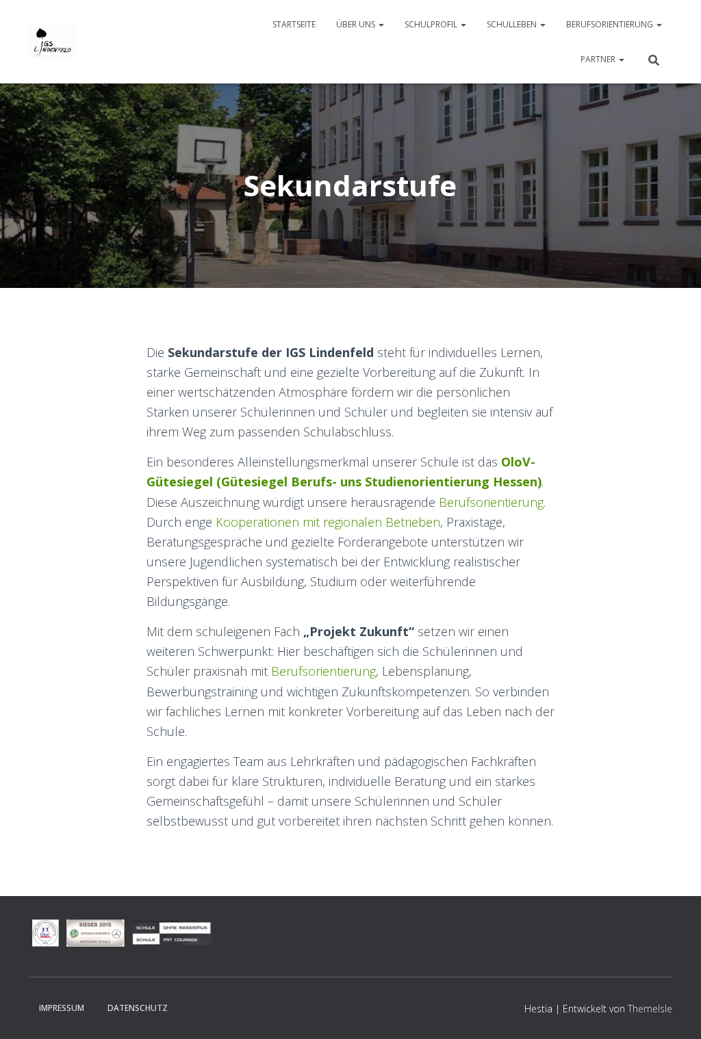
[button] (380, 24)
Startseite (294, 24)
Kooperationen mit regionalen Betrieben (328, 522)
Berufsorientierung (610, 24)
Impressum (61, 1008)
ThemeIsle (650, 1008)
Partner (599, 59)
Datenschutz (137, 1008)
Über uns (356, 24)
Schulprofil (432, 24)
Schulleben (513, 24)
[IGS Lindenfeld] (51, 42)
